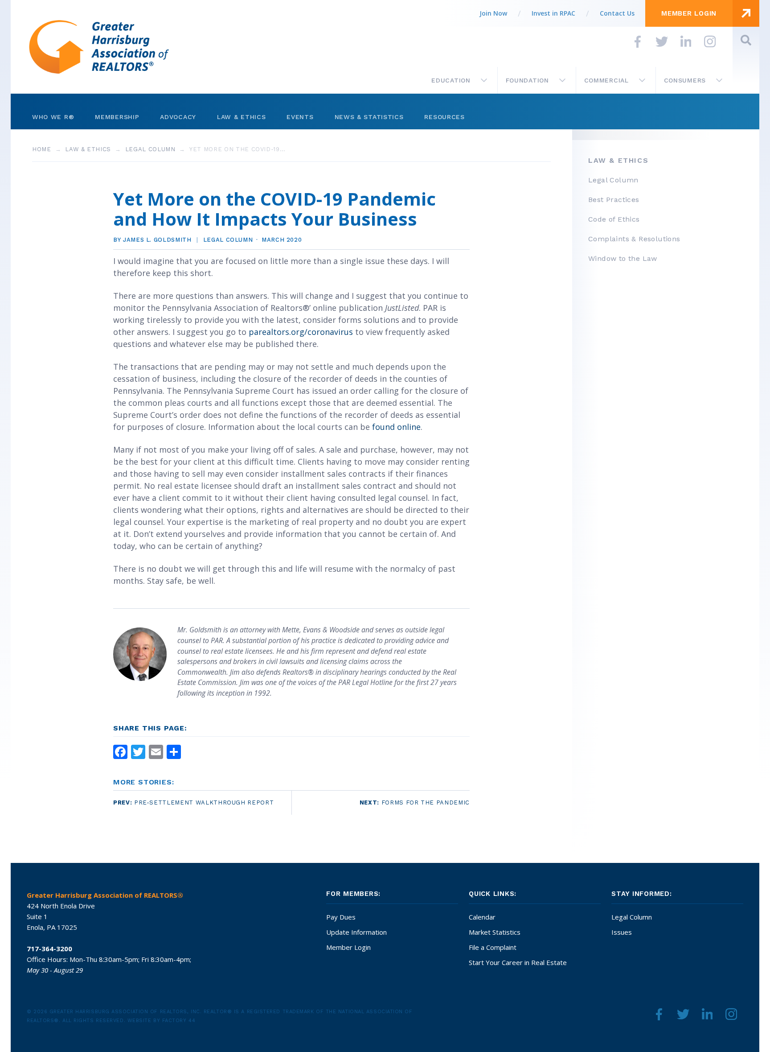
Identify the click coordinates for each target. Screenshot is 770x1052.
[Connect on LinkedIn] (685, 41)
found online (396, 426)
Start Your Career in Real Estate (518, 962)
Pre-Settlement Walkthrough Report (193, 802)
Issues (621, 932)
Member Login (348, 947)
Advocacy (178, 116)
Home (41, 149)
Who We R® (53, 116)
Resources (444, 116)
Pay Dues (341, 916)
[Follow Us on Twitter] (661, 41)
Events (300, 116)
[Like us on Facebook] (637, 41)
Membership (117, 116)
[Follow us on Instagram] (710, 41)
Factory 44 (179, 1020)
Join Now (493, 13)
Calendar (482, 916)
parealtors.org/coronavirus (301, 331)
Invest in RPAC (553, 13)
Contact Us (617, 13)
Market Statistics (494, 932)
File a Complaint (492, 947)
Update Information (356, 932)
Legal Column (150, 149)
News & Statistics (369, 116)
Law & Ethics (241, 116)
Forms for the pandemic (415, 802)
